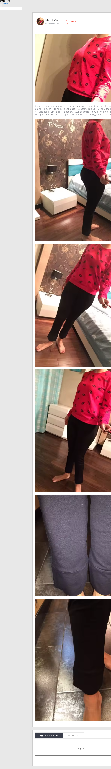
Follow (73, 22)
